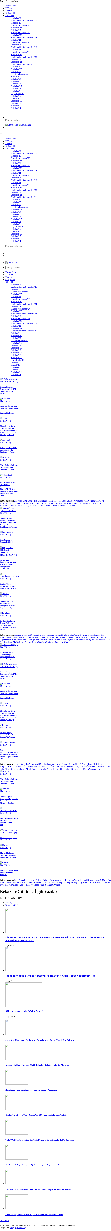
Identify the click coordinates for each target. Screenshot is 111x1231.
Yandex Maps (59, 506)
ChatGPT (100, 501)
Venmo (85, 640)
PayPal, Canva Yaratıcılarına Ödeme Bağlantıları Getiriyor (8, 586)
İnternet (83, 880)
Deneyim (4, 503)
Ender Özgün (68, 635)
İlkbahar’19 (16, 79)
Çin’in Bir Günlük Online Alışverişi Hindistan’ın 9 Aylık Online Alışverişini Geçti (50, 975)
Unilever (43, 640)
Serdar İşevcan (32, 640)
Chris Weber (74, 880)
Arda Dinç (22, 501)
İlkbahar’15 (16, 103)
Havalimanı (20, 769)
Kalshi (27, 885)
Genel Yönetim (80, 635)
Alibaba (107, 640)
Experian (12, 503)
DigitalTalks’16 (17, 93)
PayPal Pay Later (74, 640)
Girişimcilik (10, 13)
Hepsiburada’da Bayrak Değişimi (6, 541)
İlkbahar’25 (16, 30)
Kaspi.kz (15, 882)
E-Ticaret (9, 8)
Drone (33, 635)
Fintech (8, 10)
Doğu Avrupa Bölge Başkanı (38, 764)
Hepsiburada (5, 637)
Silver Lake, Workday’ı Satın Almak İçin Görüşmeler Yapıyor (9, 467)
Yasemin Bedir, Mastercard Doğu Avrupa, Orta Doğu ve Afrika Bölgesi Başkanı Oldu (9, 754)
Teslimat (58, 635)
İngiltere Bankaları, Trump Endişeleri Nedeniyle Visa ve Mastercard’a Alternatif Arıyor (9, 625)
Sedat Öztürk (37, 506)
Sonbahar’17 (16, 86)
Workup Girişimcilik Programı (83, 882)
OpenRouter (31, 503)
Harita (17, 506)
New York (19, 885)
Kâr (6, 885)
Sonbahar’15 (16, 101)
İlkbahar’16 (16, 96)
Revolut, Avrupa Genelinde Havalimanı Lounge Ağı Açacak (8, 735)
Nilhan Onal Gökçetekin (45, 637)
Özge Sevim (67, 501)
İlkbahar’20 (16, 71)
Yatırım (11, 506)
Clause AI (71, 503)
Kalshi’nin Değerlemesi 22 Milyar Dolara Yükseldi (9, 872)
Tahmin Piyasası (53, 885)
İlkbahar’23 (16, 49)
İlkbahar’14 (16, 108)
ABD (13, 642)
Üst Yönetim (61, 637)
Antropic (63, 503)
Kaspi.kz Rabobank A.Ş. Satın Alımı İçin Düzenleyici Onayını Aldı (9, 821)
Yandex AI (48, 506)
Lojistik (14, 637)
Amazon (17, 635)
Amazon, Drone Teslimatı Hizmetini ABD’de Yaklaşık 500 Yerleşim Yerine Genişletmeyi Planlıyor (9, 522)
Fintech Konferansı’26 (20, 25)
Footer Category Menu (9, 1)
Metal (28, 769)
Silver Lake (100, 503)
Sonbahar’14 (16, 106)
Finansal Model (54, 501)
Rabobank (40, 882)
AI (18, 503)
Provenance (78, 501)
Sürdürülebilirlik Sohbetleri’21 (24, 64)
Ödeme (22, 503)
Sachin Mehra (83, 769)
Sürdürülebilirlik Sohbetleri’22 (24, 57)
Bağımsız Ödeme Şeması (27, 642)
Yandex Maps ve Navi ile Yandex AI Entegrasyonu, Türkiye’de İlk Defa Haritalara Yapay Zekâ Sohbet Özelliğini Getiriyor (9, 489)
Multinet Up (101, 637)
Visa (66, 642)
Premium (35, 769)
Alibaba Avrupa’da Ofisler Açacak (24, 1011)
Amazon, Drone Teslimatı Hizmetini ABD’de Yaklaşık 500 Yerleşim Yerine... (38, 1190)
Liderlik (92, 637)
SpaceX (98, 880)
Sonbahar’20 (16, 69)
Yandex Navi (70, 506)
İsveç (2, 885)
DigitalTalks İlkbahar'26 (78, 637)
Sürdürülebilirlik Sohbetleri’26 (24, 20)
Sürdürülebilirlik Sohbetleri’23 (24, 47)
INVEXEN (50, 882)
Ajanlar (100, 640)
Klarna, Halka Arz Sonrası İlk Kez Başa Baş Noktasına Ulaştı (8, 855)
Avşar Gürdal (20, 764)
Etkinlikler (9, 15)
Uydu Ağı (106, 880)
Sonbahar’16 (16, 91)
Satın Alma (48, 503)
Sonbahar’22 (16, 54)
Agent (91, 640)
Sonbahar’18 (16, 81)
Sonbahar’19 (16, 76)
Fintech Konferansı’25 (20, 32)
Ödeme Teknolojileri (70, 764)
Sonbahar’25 (16, 28)
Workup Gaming (63, 882)
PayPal (40, 503)
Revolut (43, 769)
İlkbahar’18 (16, 84)
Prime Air (50, 635)
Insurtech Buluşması (19, 74)
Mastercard (58, 642)
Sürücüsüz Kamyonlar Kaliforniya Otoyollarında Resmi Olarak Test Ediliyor (39, 1040)
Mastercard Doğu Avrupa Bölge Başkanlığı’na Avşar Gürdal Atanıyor (7, 655)
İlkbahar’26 (16, 23)
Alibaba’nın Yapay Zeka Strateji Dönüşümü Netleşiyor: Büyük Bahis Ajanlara (8, 604)
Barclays (42, 642)
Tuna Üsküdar (89, 501)
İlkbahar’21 (16, 67)
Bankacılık (57, 769)
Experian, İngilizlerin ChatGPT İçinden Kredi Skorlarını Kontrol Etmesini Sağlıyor (9, 409)
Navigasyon (26, 506)
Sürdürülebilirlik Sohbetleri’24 (24, 37)
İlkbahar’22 (16, 59)
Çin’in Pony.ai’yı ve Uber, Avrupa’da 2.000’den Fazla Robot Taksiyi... (36, 1115)
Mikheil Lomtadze (26, 637)
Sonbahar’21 (16, 62)
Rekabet (7, 642)
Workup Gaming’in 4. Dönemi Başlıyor (8, 839)
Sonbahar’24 (16, 35)
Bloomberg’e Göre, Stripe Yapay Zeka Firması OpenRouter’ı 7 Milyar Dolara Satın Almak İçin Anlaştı (9, 430)
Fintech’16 (15, 98)
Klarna (12, 885)
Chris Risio (32, 501)
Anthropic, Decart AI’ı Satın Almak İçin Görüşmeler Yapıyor (8, 450)
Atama (50, 769)
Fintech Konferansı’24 (20, 42)
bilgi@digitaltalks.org (18, 1228)
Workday (4, 506)
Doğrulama (42, 501)
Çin (1, 642)
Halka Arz (89, 503)
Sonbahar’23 (16, 45)
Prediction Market (38, 885)
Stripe (56, 503)
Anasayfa (9, 903)
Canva (50, 640)
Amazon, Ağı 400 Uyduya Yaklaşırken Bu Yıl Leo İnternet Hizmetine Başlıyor (9, 800)
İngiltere (49, 642)
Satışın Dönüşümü (18, 640)
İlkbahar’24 (16, 40)
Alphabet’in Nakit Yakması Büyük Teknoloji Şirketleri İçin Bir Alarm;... (37, 1065)
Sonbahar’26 (16, 18)
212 (15, 501)
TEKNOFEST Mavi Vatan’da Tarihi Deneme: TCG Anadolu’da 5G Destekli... (39, 1140)
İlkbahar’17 (16, 88)
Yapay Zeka (10, 6)
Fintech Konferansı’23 (20, 52)
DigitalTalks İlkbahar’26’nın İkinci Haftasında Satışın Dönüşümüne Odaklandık (8, 564)
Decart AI (80, 503)
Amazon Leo (62, 880)
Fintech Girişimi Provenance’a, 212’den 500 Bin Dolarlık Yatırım (8, 390)
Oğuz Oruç (5, 640)
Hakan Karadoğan (96, 635)
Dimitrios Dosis (69, 769)
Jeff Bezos (40, 635)
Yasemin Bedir (95, 769)
